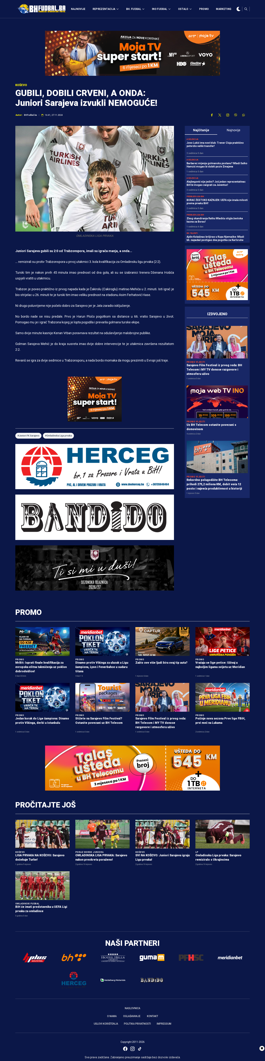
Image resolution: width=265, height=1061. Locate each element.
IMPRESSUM (164, 1023)
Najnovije (233, 130)
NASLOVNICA (132, 1008)
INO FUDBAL (159, 9)
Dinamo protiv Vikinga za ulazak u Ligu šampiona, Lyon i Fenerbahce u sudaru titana (101, 667)
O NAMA (112, 1016)
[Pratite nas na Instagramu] (228, 115)
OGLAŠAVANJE (131, 1016)
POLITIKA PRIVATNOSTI (137, 1023)
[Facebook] (125, 1049)
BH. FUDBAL (133, 9)
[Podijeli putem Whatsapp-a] (243, 115)
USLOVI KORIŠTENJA (106, 1023)
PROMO (204, 9)
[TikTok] (140, 1049)
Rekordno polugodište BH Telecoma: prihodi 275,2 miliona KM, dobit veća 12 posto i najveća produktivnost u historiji (214, 484)
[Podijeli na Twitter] (220, 115)
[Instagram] (132, 1049)
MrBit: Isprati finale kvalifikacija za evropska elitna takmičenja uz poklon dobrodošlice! (41, 667)
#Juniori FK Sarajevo (28, 435)
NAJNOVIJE (78, 9)
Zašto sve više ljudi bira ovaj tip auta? (161, 662)
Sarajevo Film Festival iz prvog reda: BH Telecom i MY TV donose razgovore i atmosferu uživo (214, 370)
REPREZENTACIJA (104, 9)
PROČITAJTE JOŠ (45, 804)
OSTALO (183, 9)
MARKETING (223, 9)
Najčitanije (201, 130)
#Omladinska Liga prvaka (58, 435)
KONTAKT (152, 1016)
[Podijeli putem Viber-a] (235, 115)
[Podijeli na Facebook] (212, 115)
